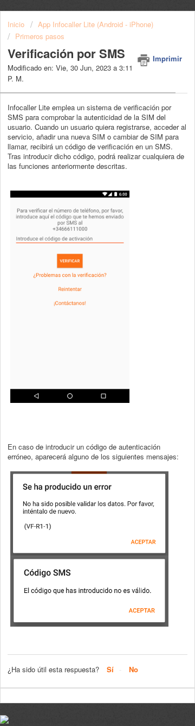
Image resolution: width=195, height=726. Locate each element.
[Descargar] (77, 358)
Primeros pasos (39, 36)
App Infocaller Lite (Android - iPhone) (95, 24)
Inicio (17, 24)
